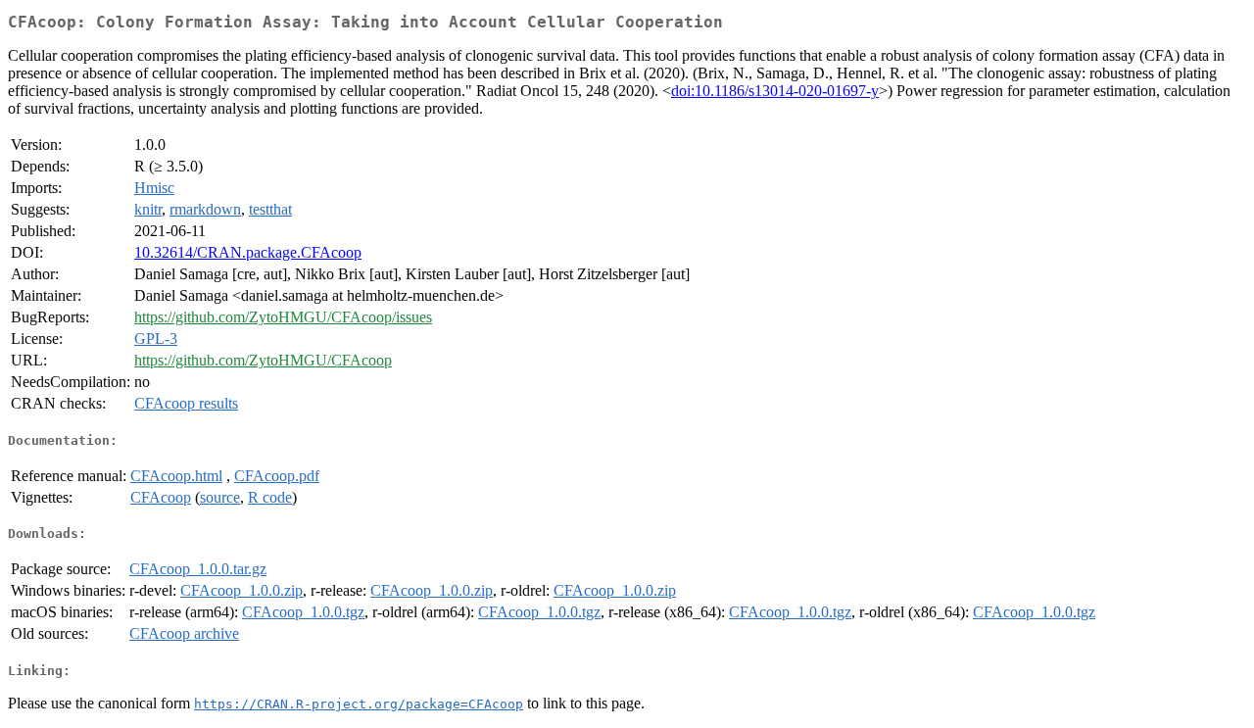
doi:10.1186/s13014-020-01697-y (775, 90)
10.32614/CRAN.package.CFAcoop (248, 252)
